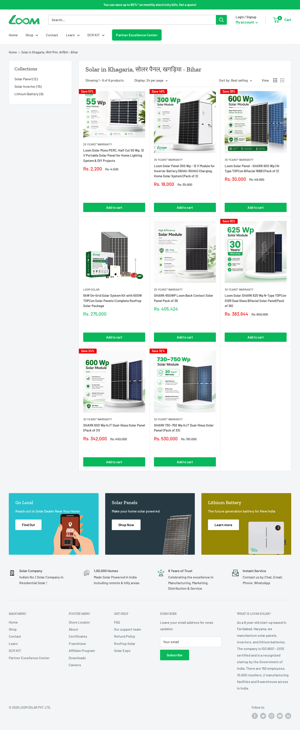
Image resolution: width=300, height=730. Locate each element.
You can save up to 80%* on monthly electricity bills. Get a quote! (150, 5)
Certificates (78, 636)
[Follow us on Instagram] (271, 716)
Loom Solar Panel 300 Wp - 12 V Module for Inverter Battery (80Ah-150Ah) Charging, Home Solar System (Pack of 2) (184, 171)
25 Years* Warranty (97, 144)
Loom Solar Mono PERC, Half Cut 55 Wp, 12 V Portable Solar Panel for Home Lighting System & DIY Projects (113, 155)
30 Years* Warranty (239, 159)
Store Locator (79, 622)
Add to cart (114, 207)
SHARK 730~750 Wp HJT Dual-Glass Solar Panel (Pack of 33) (184, 427)
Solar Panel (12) (26, 79)
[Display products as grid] (275, 80)
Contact (52, 35)
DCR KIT (93, 35)
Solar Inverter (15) (28, 86)
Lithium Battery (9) (28, 94)
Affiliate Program (82, 650)
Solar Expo (122, 650)
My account (245, 22)
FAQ (117, 622)
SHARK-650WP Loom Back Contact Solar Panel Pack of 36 (183, 297)
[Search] (221, 20)
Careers (75, 665)
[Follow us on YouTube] (280, 716)
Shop (29, 35)
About (73, 629)
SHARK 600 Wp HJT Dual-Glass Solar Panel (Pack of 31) (114, 427)
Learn (70, 35)
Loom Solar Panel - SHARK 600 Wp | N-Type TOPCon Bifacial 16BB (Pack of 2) (252, 168)
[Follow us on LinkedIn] (288, 716)
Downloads (77, 658)
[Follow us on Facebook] (255, 716)
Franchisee (77, 643)
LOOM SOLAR (91, 289)
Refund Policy (124, 636)
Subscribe (175, 655)
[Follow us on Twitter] (263, 716)
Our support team (127, 629)
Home (13, 35)
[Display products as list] (282, 80)
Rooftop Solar (124, 643)
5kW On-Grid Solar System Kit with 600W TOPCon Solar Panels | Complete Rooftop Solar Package (112, 300)
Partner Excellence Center (136, 35)
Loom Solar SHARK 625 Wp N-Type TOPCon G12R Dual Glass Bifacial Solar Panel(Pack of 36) (255, 300)
